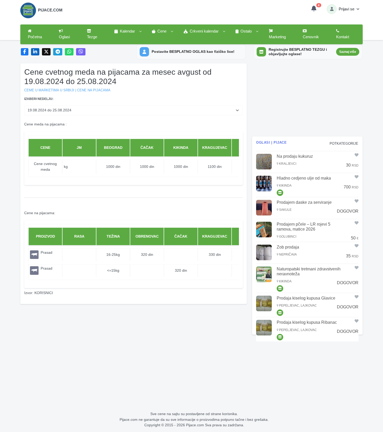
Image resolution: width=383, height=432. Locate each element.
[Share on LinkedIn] (35, 52)
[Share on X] (46, 52)
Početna (35, 37)
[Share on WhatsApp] (69, 52)
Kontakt (342, 37)
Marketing (277, 37)
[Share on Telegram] (58, 52)
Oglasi (64, 37)
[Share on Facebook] (24, 52)
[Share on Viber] (80, 52)
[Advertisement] (307, 99)
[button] (127, 31)
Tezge (92, 37)
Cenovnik (311, 37)
